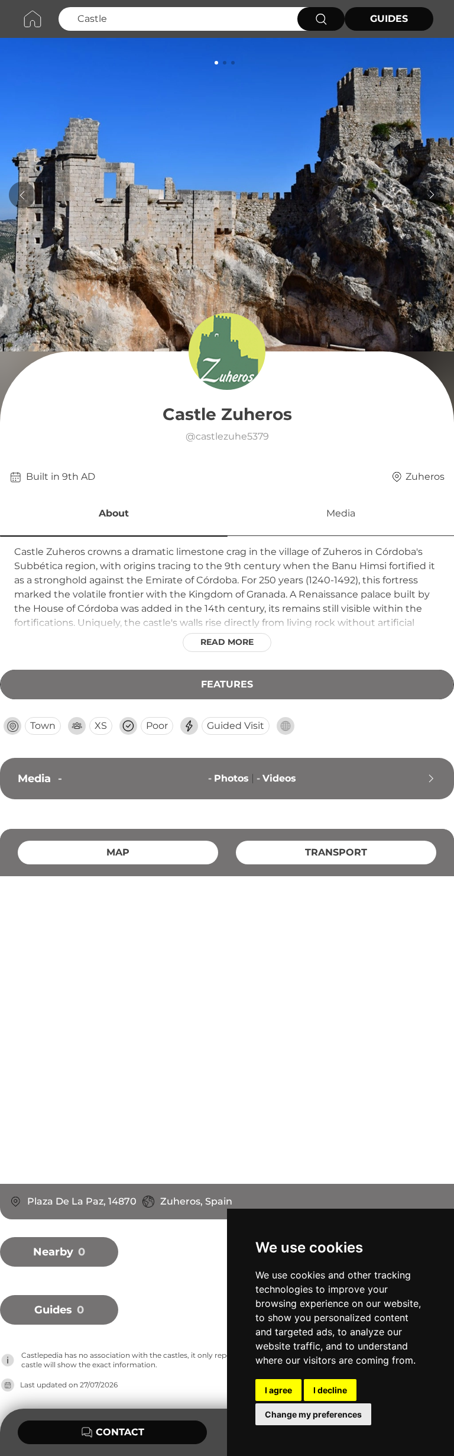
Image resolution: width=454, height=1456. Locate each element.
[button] (114, 515)
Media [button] (340, 513)
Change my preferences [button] (313, 1414)
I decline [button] (330, 1390)
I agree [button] (278, 1390)
